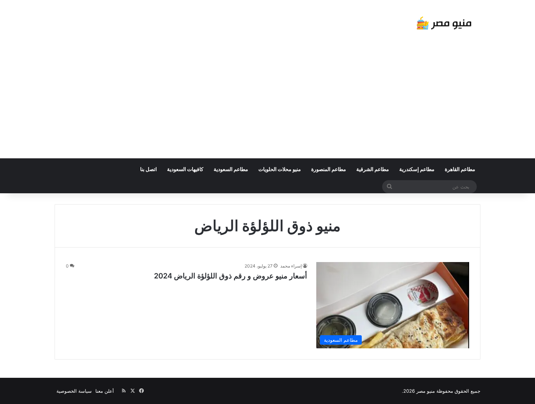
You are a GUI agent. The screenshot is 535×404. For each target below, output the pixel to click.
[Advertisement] (267, 104)
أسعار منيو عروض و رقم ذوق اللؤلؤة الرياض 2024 (230, 276)
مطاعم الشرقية (372, 169)
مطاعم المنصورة (328, 169)
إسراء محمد (291, 266)
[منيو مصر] (444, 25)
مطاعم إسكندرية (417, 169)
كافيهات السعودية (185, 169)
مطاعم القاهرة (460, 169)
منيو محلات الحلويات (279, 169)
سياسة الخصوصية (74, 391)
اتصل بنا (148, 169)
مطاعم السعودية (231, 169)
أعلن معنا (104, 391)
